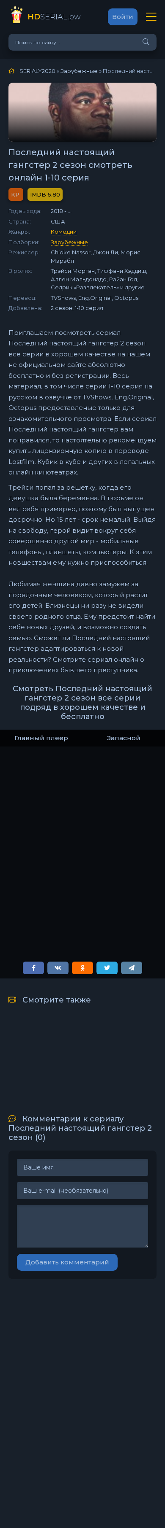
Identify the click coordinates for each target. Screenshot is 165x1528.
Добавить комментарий (67, 1262)
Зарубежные (69, 242)
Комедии (64, 231)
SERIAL (54, 17)
